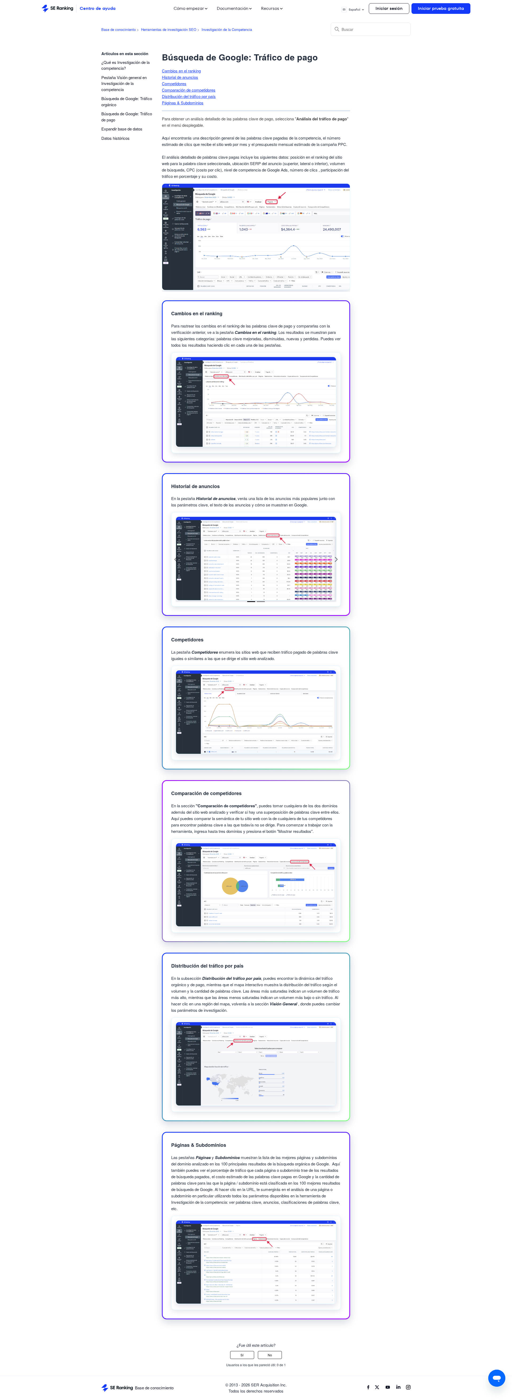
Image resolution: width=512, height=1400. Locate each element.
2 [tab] (261, 601)
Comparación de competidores (188, 90)
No (270, 1355)
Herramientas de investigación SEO (168, 29)
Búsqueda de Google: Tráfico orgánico (126, 101)
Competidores (174, 83)
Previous (175, 559)
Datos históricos (115, 138)
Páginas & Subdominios (182, 102)
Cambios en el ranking (181, 70)
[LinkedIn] (398, 1388)
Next (336, 559)
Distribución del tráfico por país (189, 96)
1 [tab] (251, 601)
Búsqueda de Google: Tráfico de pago (126, 116)
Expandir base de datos (121, 129)
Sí (242, 1355)
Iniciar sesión (389, 8)
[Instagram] (408, 1388)
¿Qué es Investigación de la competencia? (125, 65)
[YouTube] (388, 1388)
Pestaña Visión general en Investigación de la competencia (124, 83)
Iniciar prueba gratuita (441, 8)
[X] (377, 1388)
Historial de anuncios (180, 77)
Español (352, 9)
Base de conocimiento (118, 29)
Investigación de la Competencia (227, 29)
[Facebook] (368, 1388)
